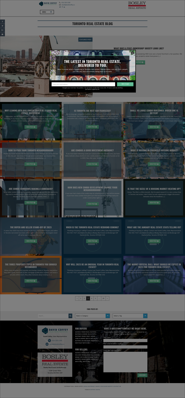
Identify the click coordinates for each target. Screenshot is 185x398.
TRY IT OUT (125, 84)
